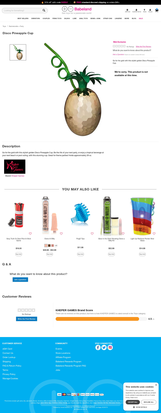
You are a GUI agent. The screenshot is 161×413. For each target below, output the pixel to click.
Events (59, 349)
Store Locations (63, 353)
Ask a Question (118, 54)
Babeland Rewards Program (68, 361)
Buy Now (18, 254)
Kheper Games (17, 176)
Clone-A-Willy (49, 239)
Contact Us (8, 353)
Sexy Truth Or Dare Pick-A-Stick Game (18, 240)
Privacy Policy (9, 374)
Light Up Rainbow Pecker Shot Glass (142, 240)
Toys (4, 26)
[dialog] (141, 396)
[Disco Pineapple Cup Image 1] (72, 89)
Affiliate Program (63, 357)
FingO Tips (80, 239)
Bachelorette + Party (16, 26)
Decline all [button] (149, 402)
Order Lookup (9, 357)
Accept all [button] (132, 402)
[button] (46, 245)
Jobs (58, 370)
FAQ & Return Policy (12, 365)
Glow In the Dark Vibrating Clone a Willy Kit (111, 240)
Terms (5, 370)
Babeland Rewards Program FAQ (71, 365)
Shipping (7, 361)
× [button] (156, 385)
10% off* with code (54, 2)
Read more (133, 397)
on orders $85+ (96, 2)
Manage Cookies (10, 378)
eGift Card (7, 349)
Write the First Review (143, 46)
